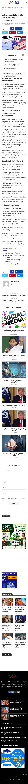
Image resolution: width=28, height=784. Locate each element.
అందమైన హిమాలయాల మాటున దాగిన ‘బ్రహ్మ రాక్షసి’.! (20, 644)
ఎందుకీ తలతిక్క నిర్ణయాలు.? (12, 65)
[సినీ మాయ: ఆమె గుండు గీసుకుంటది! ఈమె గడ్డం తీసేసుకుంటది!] (7, 602)
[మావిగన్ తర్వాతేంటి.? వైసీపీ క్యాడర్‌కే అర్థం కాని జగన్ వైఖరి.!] (14, 344)
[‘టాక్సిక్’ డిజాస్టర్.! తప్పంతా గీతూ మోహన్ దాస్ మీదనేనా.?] (7, 619)
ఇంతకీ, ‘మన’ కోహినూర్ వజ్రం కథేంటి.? (13, 253)
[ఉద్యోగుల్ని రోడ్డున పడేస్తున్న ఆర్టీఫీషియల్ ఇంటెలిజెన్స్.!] (14, 370)
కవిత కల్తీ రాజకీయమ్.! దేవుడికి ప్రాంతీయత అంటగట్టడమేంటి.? (20, 609)
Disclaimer (19, 779)
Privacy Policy (10, 781)
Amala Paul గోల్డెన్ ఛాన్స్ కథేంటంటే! (13, 264)
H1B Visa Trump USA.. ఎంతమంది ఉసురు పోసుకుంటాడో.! (13, 60)
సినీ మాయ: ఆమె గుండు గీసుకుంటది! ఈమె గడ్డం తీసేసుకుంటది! (7, 609)
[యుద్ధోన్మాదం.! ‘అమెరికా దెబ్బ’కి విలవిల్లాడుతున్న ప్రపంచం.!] (14, 418)
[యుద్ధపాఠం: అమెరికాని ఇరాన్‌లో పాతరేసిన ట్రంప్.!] (14, 395)
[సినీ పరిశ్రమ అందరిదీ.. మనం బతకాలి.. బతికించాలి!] (20, 619)
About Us (12, 779)
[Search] (26, 2)
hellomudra (10, 23)
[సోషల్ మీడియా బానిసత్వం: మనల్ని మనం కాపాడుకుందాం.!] (14, 319)
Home (3, 7)
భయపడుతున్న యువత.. (11, 68)
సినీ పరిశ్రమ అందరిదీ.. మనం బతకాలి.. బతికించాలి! (20, 627)
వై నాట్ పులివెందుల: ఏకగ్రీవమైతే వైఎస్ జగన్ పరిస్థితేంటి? (7, 644)
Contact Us (18, 781)
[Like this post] (12, 28)
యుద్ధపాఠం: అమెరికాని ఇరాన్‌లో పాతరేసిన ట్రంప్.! (14, 405)
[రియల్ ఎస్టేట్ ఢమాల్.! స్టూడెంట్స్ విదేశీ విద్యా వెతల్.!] (14, 443)
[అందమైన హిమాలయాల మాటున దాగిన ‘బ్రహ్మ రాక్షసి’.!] (20, 636)
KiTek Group (14, 776)
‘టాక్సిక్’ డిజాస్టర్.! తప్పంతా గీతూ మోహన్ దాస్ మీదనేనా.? (7, 627)
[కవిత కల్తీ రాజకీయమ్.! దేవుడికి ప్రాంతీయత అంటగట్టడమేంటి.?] (20, 602)
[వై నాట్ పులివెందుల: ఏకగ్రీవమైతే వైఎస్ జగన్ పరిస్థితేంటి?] (7, 636)
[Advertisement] (14, 561)
